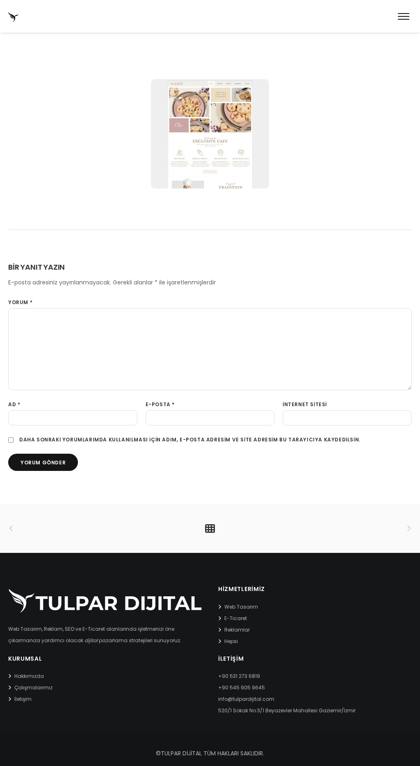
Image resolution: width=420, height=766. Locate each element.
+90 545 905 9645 (241, 687)
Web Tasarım (241, 606)
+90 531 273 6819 (239, 676)
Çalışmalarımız (33, 687)
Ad (14, 404)
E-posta (160, 404)
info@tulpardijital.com (246, 699)
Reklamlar (237, 629)
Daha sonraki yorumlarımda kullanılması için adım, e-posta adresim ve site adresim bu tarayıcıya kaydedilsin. (190, 439)
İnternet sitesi (305, 404)
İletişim (23, 699)
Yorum (20, 302)
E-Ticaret (235, 618)
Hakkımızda (29, 676)
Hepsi (231, 641)
